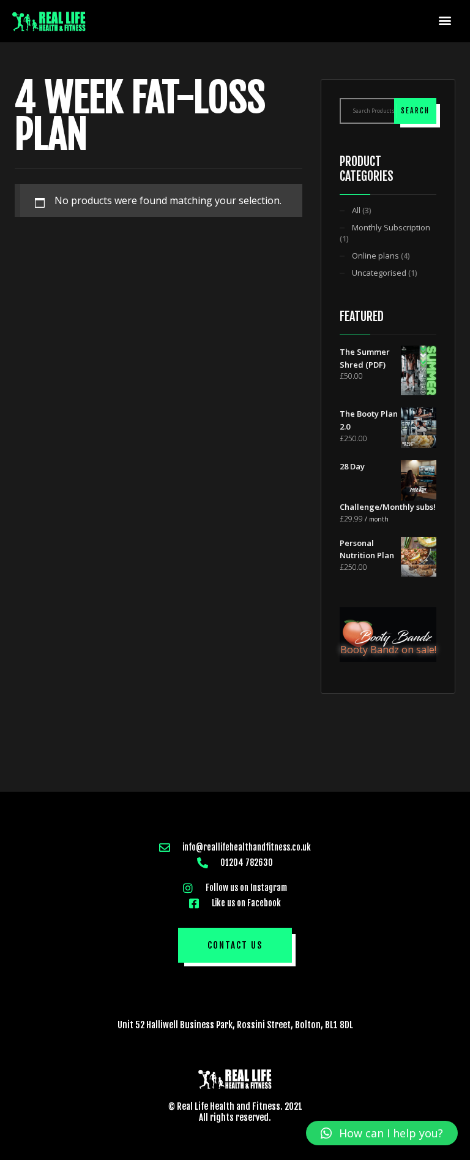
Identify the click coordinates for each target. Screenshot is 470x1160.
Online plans (375, 255)
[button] (445, 20)
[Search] (415, 111)
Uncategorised (379, 272)
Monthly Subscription (391, 227)
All (356, 210)
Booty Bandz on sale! (388, 649)
